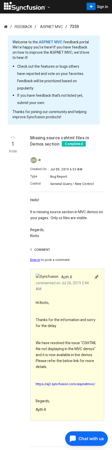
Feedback (23, 27)
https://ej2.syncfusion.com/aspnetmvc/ (65, 384)
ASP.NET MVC (51, 27)
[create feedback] (91, 6)
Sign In (102, 7)
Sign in (35, 259)
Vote (13, 151)
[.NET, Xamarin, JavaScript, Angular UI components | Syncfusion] (25, 6)
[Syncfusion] (6, 27)
